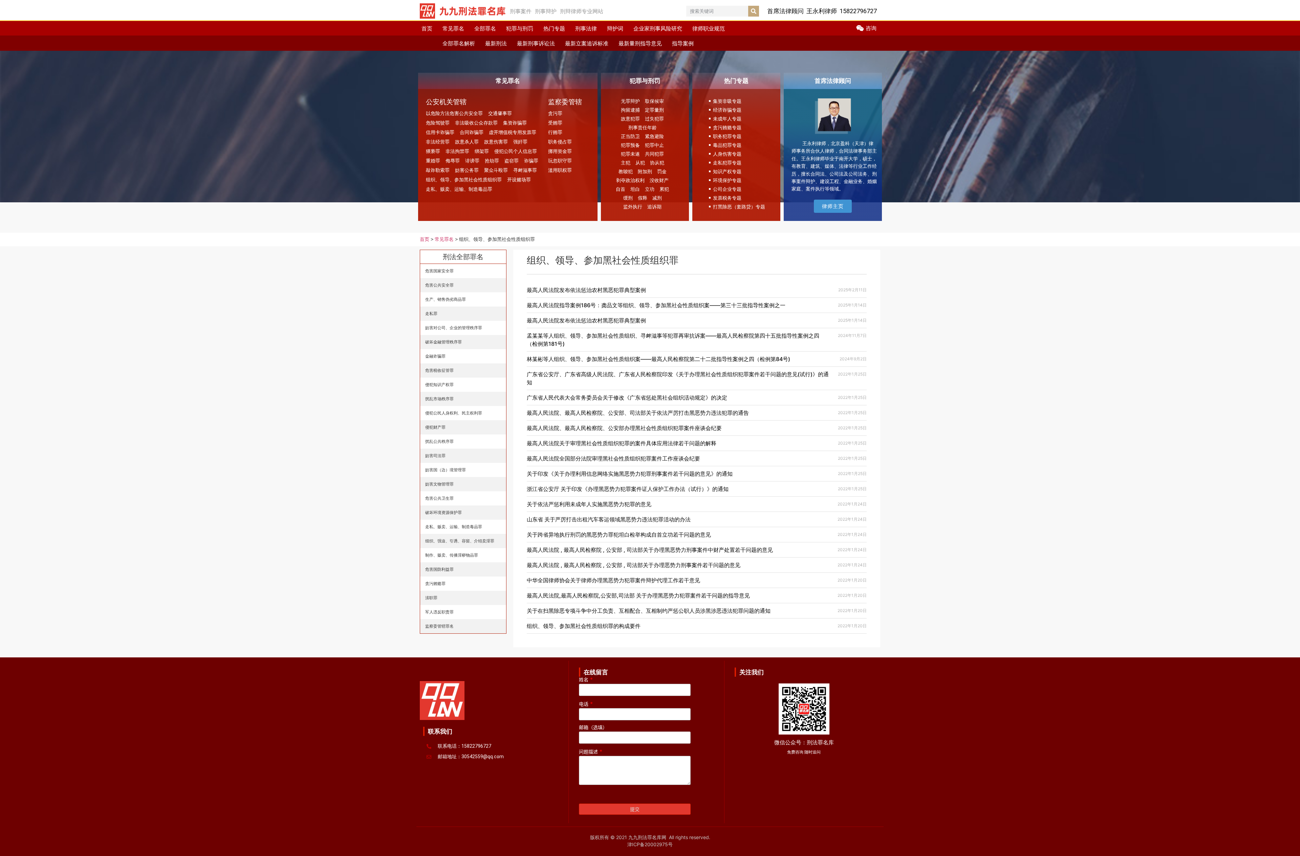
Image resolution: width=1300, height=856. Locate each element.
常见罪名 (453, 28)
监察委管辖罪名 (439, 626)
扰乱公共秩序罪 (439, 441)
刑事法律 (586, 28)
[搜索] (753, 11)
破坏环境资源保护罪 (443, 512)
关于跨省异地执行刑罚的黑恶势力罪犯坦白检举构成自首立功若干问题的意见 (619, 534)
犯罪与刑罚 (519, 28)
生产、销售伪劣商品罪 (445, 299)
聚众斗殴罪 (496, 170)
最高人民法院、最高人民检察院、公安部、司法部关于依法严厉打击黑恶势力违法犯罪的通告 (638, 412)
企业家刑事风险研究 (657, 28)
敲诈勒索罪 (438, 170)
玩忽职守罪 (560, 160)
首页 (426, 28)
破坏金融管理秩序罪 (443, 341)
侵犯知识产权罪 (439, 384)
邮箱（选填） (593, 727)
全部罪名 (485, 28)
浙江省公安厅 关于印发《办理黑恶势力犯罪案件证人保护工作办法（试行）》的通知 (628, 489)
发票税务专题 (727, 198)
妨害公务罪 (467, 170)
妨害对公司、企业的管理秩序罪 (453, 327)
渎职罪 (431, 597)
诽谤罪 (472, 160)
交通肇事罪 (500, 113)
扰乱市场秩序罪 (439, 398)
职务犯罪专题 (727, 136)
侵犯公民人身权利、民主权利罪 (453, 412)
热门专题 (554, 28)
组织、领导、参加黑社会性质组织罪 (464, 179)
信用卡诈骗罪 (440, 132)
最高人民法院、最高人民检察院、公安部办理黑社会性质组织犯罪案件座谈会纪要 (624, 428)
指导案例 (683, 43)
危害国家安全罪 (439, 270)
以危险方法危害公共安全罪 (454, 113)
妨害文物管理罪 (439, 484)
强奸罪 (520, 141)
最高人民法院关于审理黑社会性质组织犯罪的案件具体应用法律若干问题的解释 (621, 443)
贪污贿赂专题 (727, 127)
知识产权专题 (727, 171)
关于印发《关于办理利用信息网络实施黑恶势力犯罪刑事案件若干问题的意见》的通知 (630, 473)
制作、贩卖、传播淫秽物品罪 (451, 555)
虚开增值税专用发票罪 (512, 132)
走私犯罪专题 (727, 162)
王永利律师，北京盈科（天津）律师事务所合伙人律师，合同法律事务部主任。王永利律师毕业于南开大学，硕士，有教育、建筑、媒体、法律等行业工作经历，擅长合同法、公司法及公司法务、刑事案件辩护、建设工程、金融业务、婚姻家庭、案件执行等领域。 (834, 166)
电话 (586, 704)
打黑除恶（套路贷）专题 (739, 206)
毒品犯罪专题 (727, 145)
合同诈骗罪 (471, 132)
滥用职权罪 (560, 170)
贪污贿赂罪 (435, 583)
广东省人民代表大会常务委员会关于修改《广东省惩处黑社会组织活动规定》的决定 (627, 397)
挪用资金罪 (560, 151)
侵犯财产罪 (435, 427)
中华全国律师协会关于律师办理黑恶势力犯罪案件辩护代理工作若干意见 (613, 580)
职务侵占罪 (560, 141)
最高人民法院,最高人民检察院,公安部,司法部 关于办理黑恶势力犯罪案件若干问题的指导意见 (638, 595)
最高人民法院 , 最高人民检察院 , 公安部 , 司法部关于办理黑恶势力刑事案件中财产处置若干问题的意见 (650, 549)
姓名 (586, 680)
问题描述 (590, 752)
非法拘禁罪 (457, 151)
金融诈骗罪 (435, 356)
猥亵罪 (433, 151)
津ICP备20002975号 (650, 844)
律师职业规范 (708, 28)
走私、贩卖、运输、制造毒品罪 (459, 189)
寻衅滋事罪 (525, 170)
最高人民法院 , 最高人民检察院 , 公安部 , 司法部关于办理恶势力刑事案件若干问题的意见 (633, 565)
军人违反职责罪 (439, 611)
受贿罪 (555, 123)
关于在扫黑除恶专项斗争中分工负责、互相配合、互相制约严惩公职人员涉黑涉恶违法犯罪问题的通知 (649, 610)
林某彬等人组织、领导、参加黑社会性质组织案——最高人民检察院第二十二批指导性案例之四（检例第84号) (658, 359)
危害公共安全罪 (439, 285)
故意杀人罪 (467, 141)
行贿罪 (555, 132)
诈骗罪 (531, 160)
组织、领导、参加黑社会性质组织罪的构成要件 (584, 626)
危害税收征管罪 (439, 370)
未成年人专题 (727, 118)
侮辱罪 (453, 160)
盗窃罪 (511, 160)
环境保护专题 (727, 180)
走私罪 (431, 313)
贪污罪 (555, 113)
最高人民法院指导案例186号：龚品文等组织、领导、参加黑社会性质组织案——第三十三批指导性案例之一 (656, 305)
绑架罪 (482, 151)
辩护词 (615, 28)
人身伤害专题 (727, 154)
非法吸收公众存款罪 (476, 123)
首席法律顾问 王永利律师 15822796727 (822, 11)
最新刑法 (496, 43)
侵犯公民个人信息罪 (515, 151)
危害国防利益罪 (439, 569)
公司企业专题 (727, 189)
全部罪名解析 (458, 43)
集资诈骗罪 (515, 123)
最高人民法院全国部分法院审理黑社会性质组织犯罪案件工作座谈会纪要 (613, 458)
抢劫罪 (492, 160)
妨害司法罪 (435, 455)
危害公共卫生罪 (439, 498)
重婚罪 (433, 160)
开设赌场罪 (519, 179)
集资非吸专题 (727, 101)
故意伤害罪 (496, 141)
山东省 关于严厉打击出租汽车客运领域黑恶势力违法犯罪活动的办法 (609, 519)
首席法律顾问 (833, 80)
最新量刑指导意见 (640, 43)
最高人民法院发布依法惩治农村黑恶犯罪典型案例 (586, 290)
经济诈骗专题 (727, 110)
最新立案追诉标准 (586, 43)
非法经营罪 (438, 141)
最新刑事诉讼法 (536, 43)
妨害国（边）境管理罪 (445, 469)
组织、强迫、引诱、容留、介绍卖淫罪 (459, 540)
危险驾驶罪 (438, 123)
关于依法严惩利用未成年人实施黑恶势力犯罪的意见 (589, 504)
